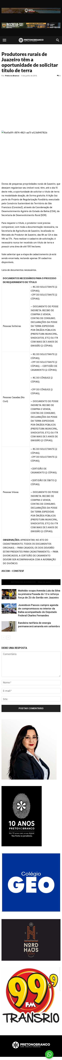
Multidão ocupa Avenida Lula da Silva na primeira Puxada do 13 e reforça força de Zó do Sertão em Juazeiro (39, 594)
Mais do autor (44, 582)
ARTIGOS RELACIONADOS (23, 582)
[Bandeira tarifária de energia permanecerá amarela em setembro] (9, 626)
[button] (58, 40)
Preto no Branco (12, 75)
